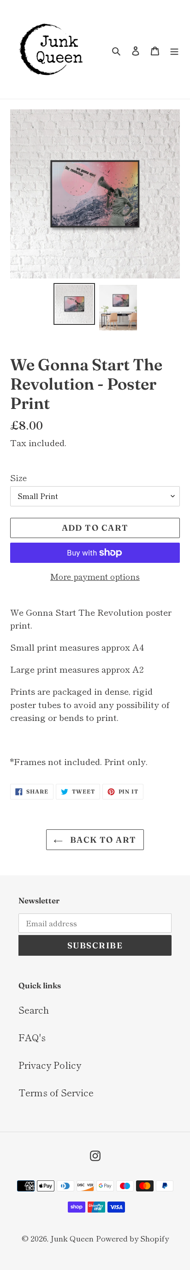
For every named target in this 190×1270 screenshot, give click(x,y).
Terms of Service (56, 1092)
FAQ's (32, 1037)
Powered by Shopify (132, 1238)
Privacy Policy (49, 1065)
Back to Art (101, 839)
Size (18, 477)
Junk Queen (72, 1238)
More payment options (95, 576)
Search (33, 1009)
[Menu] (174, 49)
